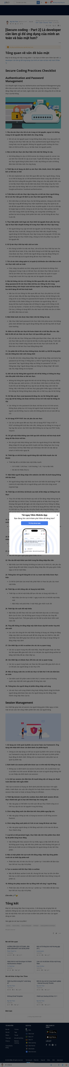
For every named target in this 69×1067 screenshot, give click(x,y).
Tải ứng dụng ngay (34, 523)
